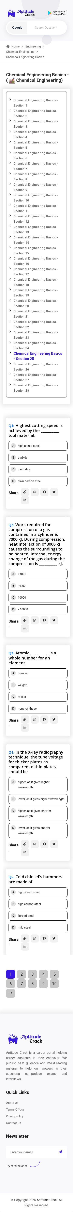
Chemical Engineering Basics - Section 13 (36, 229)
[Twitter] (54, 492)
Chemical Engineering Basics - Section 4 (36, 134)
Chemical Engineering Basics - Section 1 (36, 102)
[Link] (25, 492)
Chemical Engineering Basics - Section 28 (36, 388)
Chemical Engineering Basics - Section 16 (36, 261)
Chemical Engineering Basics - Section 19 (36, 292)
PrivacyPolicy (15, 1116)
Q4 (11, 752)
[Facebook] (44, 492)
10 (54, 983)
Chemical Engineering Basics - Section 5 (36, 145)
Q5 (11, 877)
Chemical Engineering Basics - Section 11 (36, 208)
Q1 (11, 426)
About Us (12, 1103)
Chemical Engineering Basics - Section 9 (36, 187)
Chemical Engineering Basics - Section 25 (38, 356)
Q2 (11, 525)
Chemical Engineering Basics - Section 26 (36, 366)
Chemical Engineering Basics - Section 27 (36, 377)
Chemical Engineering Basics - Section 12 (36, 218)
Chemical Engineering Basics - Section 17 (36, 271)
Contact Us (13, 1123)
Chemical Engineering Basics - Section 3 (36, 124)
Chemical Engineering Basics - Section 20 (36, 303)
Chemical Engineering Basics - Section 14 (36, 240)
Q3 (11, 653)
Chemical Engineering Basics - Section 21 (36, 313)
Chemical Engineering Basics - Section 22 (36, 324)
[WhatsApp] (35, 492)
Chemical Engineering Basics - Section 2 (36, 113)
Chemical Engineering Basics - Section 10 (36, 197)
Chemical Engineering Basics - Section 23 (36, 335)
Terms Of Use (15, 1109)
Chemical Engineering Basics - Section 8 (36, 176)
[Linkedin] (25, 500)
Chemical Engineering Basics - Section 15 (36, 250)
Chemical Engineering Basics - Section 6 (36, 155)
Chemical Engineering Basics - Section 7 (36, 166)
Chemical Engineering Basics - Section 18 (36, 282)
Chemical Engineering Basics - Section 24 (36, 345)
